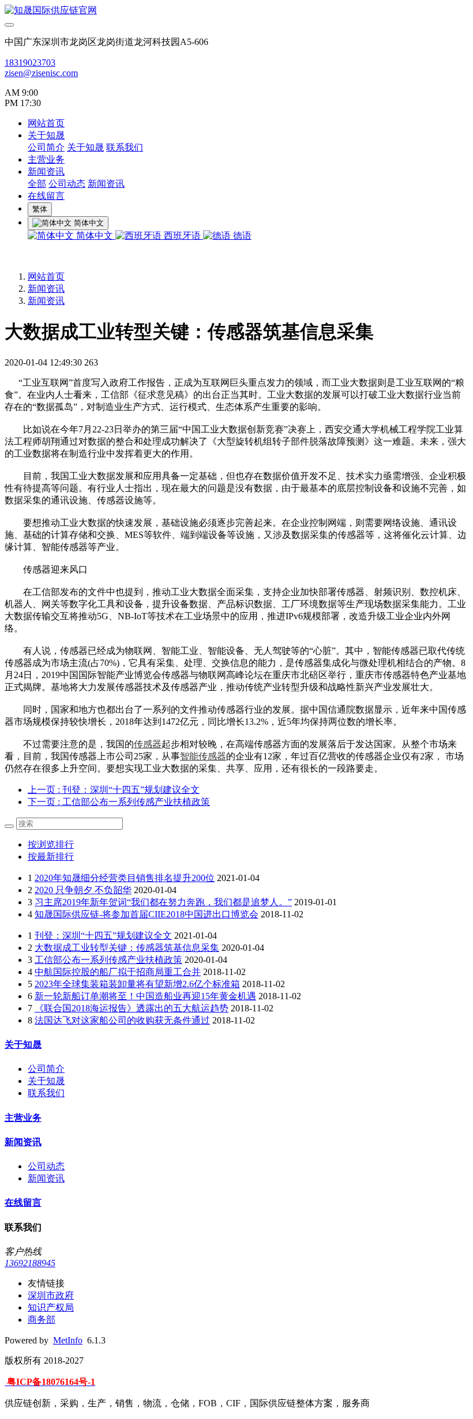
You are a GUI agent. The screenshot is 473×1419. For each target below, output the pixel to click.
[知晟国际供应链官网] (236, 11)
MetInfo (67, 1340)
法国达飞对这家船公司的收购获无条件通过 (122, 1020)
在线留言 (46, 196)
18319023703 (30, 62)
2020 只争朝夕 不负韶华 (83, 890)
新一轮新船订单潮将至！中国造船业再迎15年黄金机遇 (145, 996)
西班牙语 (182, 235)
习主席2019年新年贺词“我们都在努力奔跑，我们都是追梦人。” (163, 902)
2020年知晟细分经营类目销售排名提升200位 (125, 878)
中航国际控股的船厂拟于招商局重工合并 (118, 972)
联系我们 (124, 147)
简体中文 (94, 235)
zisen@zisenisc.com (41, 73)
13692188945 (30, 1263)
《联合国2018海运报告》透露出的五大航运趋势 (131, 1008)
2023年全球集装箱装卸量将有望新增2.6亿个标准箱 (137, 984)
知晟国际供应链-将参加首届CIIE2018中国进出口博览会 (146, 914)
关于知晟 (46, 135)
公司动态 (66, 184)
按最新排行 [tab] (51, 856)
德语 (241, 235)
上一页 (114, 790)
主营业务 (46, 159)
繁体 (39, 209)
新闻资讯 (46, 171)
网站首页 (46, 123)
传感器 (148, 744)
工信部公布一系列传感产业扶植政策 (108, 960)
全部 (37, 184)
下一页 (119, 802)
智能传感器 (203, 756)
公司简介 (46, 147)
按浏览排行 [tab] (51, 844)
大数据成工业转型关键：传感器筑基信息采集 (127, 948)
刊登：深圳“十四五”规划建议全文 (103, 935)
